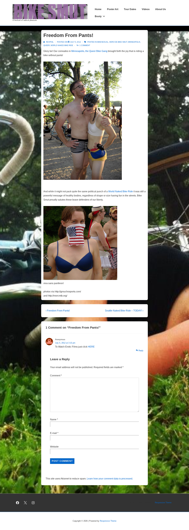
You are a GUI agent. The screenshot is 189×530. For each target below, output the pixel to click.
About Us (160, 9)
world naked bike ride (62, 45)
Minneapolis (134, 42)
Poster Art (112, 9)
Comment (56, 375)
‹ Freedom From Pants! (58, 310)
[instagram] (33, 503)
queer (46, 45)
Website (54, 446)
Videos (146, 9)
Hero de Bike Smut (118, 42)
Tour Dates (130, 9)
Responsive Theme (163, 502)
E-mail (53, 433)
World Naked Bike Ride (120, 191)
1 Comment (84, 45)
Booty (98, 16)
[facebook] (17, 503)
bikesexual (102, 42)
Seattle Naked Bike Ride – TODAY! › (124, 310)
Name (53, 419)
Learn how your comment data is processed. (110, 478)
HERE (91, 346)
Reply (141, 350)
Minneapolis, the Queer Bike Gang (89, 51)
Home (98, 9)
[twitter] (25, 503)
